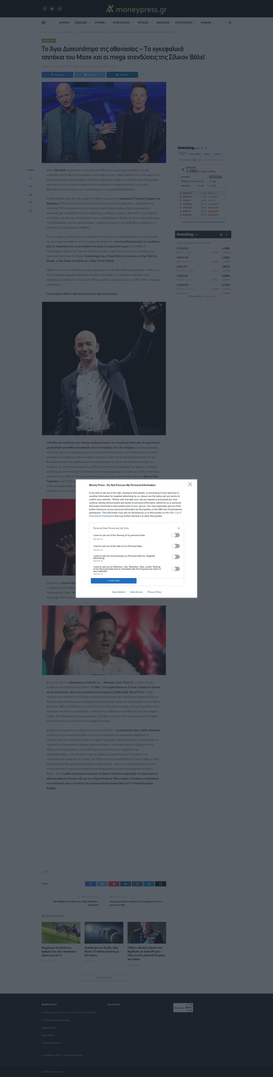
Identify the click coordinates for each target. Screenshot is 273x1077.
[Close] (191, 485)
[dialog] (136, 538)
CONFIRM (114, 580)
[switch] (176, 535)
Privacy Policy (154, 592)
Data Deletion (118, 592)
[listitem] (136, 528)
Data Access (136, 592)
